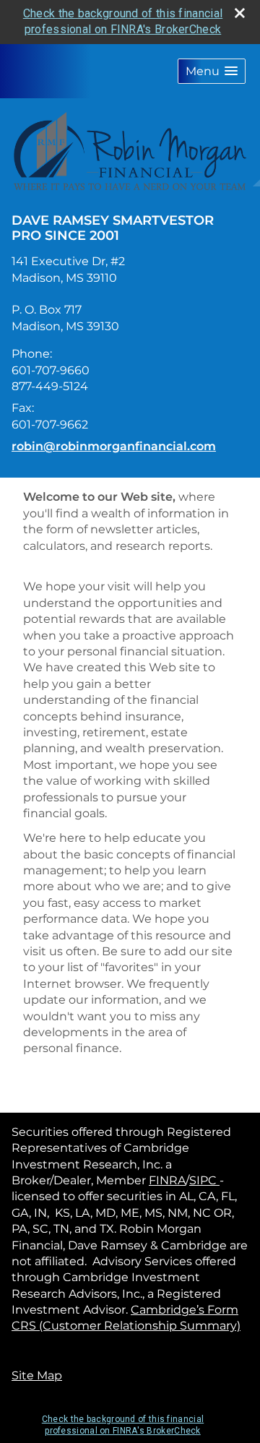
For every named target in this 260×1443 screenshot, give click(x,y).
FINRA (167, 1180)
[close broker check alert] (240, 13)
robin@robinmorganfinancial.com (114, 446)
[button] (212, 71)
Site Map (37, 1375)
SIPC (204, 1180)
